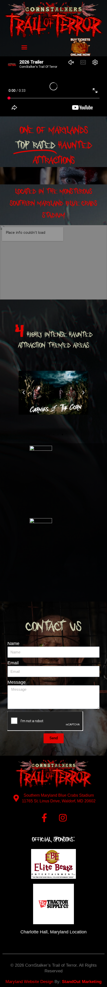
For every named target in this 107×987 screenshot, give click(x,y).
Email (13, 662)
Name (13, 643)
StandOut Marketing (82, 981)
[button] (24, 47)
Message (16, 682)
